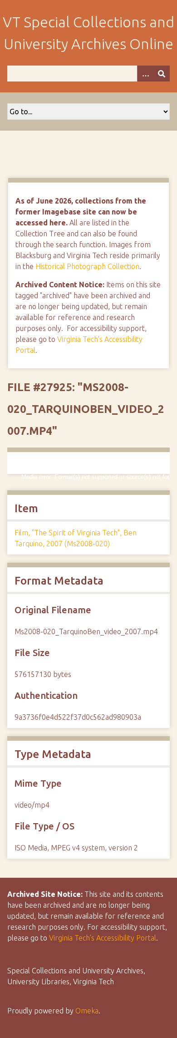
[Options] (145, 73)
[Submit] (161, 73)
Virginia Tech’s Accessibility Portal (102, 938)
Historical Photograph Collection (87, 266)
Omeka (86, 1011)
